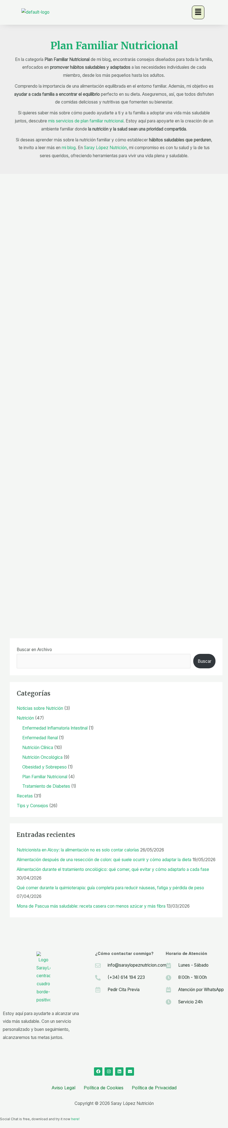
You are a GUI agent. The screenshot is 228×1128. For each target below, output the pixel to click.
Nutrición (24, 244)
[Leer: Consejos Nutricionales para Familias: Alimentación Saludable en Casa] (43, 537)
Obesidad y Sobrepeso (44, 767)
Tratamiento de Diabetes (46, 786)
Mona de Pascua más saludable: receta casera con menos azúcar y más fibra (91, 906)
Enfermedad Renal (40, 737)
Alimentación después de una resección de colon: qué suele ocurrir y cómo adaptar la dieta (104, 859)
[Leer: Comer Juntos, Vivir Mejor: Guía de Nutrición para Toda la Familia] (41, 320)
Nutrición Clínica (37, 747)
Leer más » (29, 288)
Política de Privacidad (154, 1087)
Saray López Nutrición (105, 147)
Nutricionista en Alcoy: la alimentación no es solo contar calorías (78, 850)
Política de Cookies (103, 1087)
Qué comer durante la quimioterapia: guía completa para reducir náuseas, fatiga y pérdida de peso (110, 887)
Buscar (204, 661)
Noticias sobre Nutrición (40, 708)
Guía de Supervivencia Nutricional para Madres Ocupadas (103, 444)
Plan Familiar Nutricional (61, 244)
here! (75, 1119)
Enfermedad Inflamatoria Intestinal (55, 728)
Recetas (98, 453)
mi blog (69, 147)
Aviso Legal (63, 1087)
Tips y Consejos (105, 244)
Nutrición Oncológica (42, 757)
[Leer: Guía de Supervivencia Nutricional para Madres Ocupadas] (63, 429)
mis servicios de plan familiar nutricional (85, 121)
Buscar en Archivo (34, 649)
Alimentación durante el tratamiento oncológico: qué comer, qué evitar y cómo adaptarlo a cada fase (113, 869)
